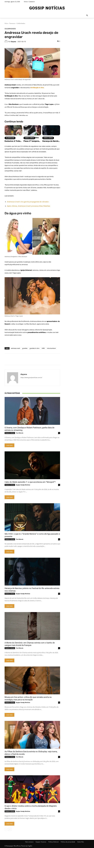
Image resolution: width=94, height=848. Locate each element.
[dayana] (6, 41)
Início (6, 23)
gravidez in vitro (34, 348)
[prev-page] (6, 829)
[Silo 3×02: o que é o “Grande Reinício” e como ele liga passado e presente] (32, 517)
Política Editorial (53, 842)
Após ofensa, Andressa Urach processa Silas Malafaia (28, 206)
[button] (87, 15)
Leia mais (9, 445)
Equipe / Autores (41, 842)
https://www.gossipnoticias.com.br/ (31, 377)
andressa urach (15, 348)
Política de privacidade (68, 842)
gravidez (24, 348)
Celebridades (21, 23)
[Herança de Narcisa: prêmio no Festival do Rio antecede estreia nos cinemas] (32, 572)
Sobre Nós (80, 842)
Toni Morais (19, 433)
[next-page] (9, 829)
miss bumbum (51, 348)
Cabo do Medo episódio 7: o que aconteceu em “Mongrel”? (30, 482)
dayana (13, 41)
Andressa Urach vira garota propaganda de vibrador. (28, 202)
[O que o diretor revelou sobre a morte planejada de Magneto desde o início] (32, 789)
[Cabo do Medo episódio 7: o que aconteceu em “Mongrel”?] (32, 465)
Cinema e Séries (9, 433)
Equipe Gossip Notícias (23, 485)
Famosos (12, 23)
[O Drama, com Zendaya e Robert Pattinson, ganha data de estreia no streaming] (32, 411)
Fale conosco (29, 842)
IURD (43, 348)
